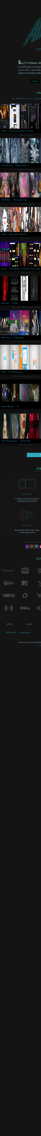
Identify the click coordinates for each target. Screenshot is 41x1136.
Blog (29, 624)
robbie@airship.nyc (25, 633)
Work (10, 624)
